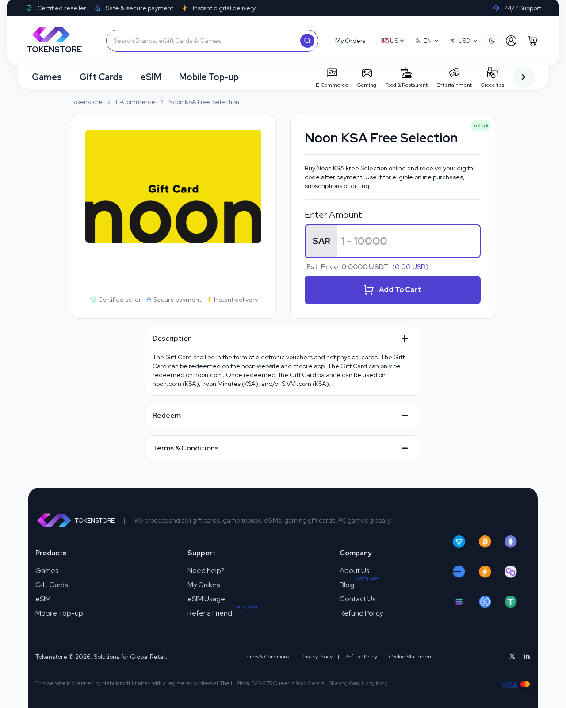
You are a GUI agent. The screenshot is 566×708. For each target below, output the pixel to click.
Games (47, 77)
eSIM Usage (206, 599)
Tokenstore (87, 102)
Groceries (492, 84)
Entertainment (454, 84)
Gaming (366, 84)
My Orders (203, 584)
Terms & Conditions (266, 656)
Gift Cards (101, 77)
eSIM (151, 77)
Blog (347, 584)
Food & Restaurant (406, 84)
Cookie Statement (411, 656)
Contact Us (357, 599)
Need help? (206, 570)
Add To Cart (400, 289)
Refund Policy (361, 613)
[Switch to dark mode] (492, 41)
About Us (354, 570)
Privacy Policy (317, 656)
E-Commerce (332, 84)
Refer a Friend (209, 613)
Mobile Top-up (209, 77)
